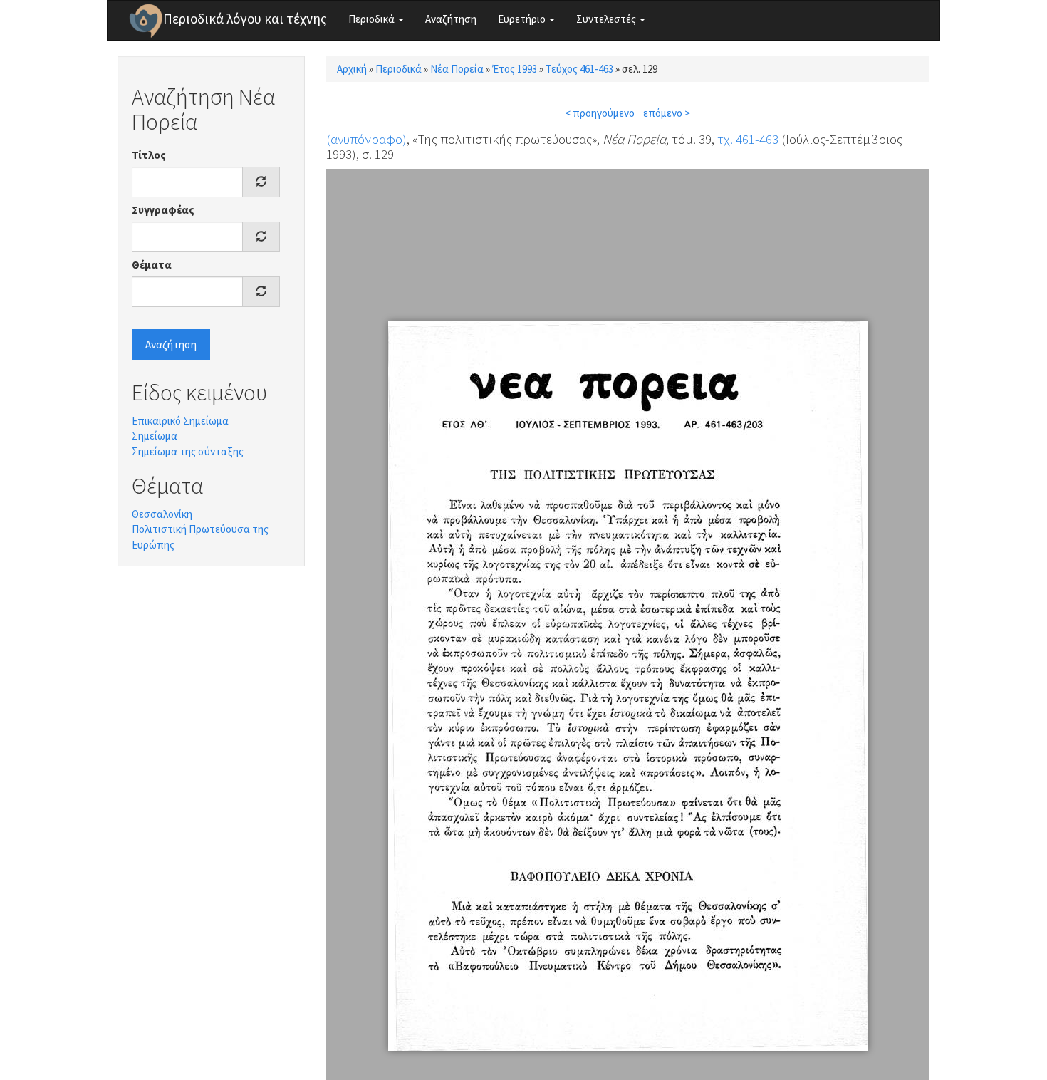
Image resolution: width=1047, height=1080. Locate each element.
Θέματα (152, 264)
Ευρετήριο (523, 19)
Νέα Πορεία (457, 69)
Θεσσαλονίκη (162, 514)
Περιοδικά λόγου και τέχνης (245, 18)
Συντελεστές (607, 19)
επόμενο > (666, 113)
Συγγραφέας (163, 210)
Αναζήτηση (450, 19)
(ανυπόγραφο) (366, 138)
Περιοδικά (372, 19)
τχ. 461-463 (747, 138)
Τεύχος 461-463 (579, 69)
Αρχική (352, 69)
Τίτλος (149, 155)
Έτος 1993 (514, 69)
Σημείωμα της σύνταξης (188, 451)
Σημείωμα (154, 435)
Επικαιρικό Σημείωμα (180, 420)
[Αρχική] (146, 21)
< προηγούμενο (600, 113)
